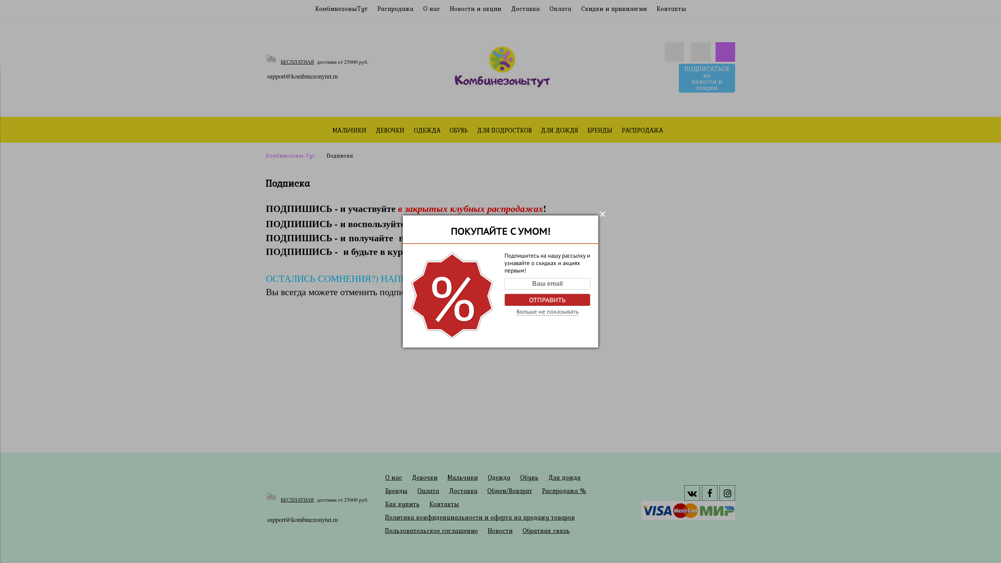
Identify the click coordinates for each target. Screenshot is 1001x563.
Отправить (547, 300)
